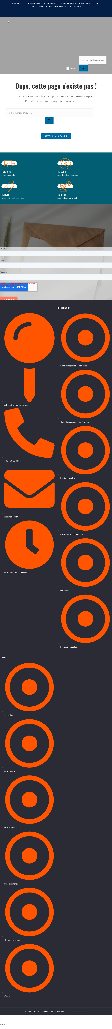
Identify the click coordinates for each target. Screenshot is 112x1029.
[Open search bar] (81, 50)
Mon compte (51, 3)
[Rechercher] (83, 68)
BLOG (95, 3)
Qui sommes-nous (41, 7)
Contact (75, 7)
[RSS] (58, 12)
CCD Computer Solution (76, 1011)
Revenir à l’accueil (56, 136)
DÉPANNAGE (61, 7)
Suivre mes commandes (75, 3)
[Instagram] (53, 12)
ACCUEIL (17, 3)
